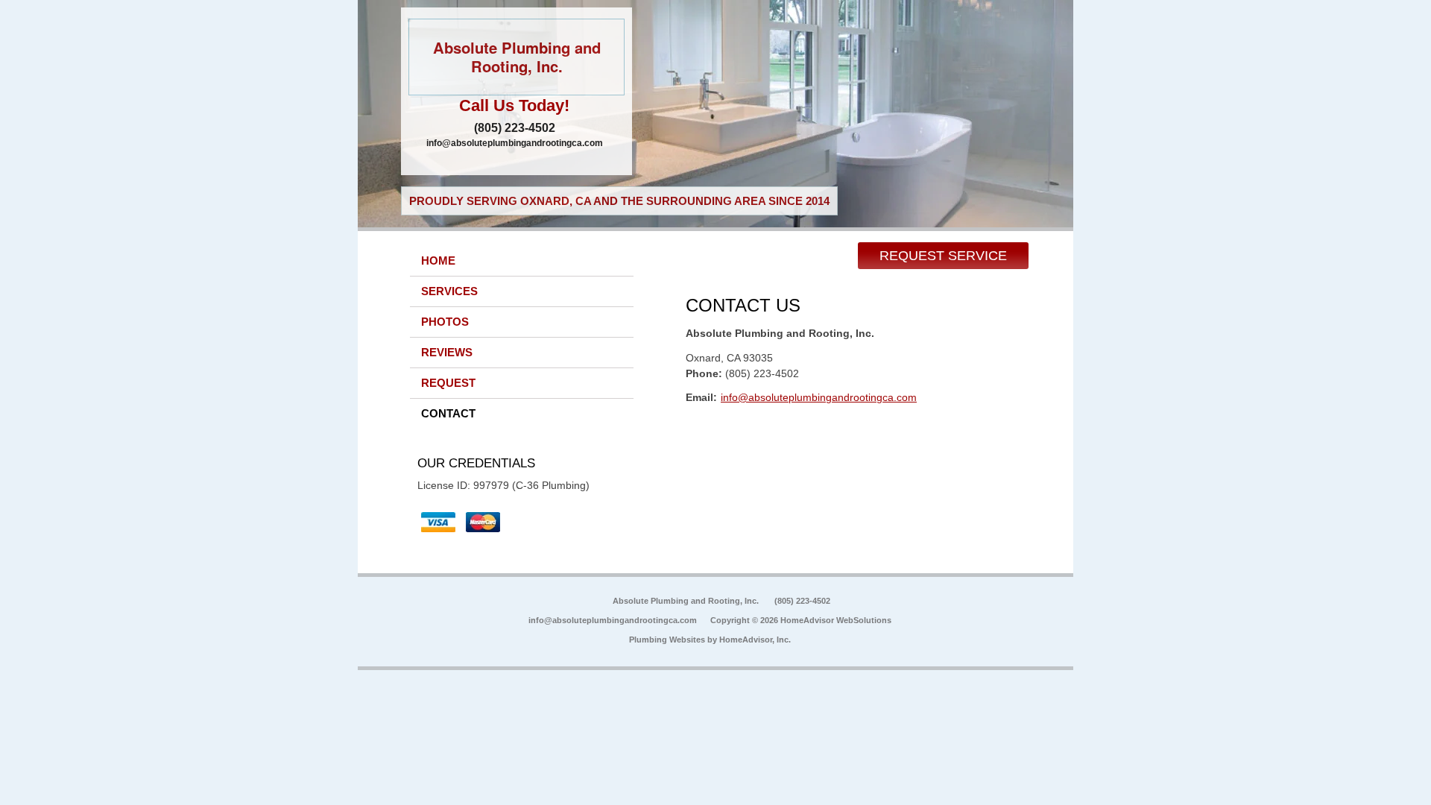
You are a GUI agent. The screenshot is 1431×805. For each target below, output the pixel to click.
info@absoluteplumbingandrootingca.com (514, 143)
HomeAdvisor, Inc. (755, 639)
